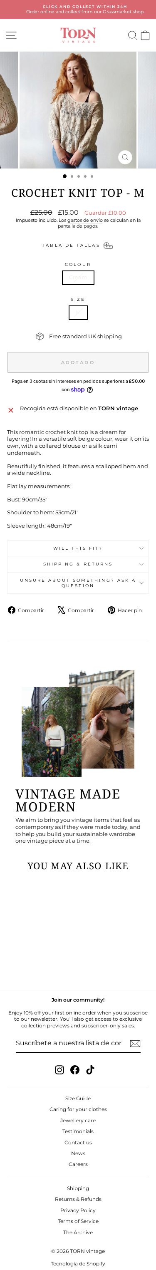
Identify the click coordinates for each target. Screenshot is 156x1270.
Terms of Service (78, 1221)
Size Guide (78, 1098)
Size (78, 299)
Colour (78, 264)
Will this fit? (78, 548)
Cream (78, 277)
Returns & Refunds (78, 1199)
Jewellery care (78, 1120)
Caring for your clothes (78, 1109)
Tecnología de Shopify (78, 1263)
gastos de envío (85, 220)
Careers (78, 1164)
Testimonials (78, 1131)
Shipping (78, 1188)
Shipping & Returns (78, 564)
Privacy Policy (78, 1210)
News (78, 1153)
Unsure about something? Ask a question (78, 583)
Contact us (78, 1142)
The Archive (78, 1232)
